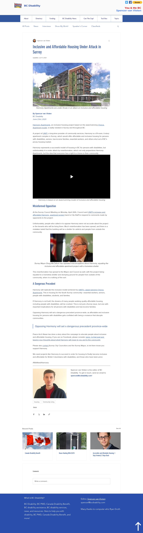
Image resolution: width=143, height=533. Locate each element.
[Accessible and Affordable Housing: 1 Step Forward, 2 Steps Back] (105, 440)
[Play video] (71, 176)
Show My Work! (61, 26)
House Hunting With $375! (67, 453)
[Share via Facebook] (34, 414)
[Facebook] (130, 2)
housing (36, 402)
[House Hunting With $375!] (71, 440)
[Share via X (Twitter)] (39, 414)
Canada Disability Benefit (32, 453)
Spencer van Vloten (96, 499)
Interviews (47, 26)
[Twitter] (126, 2)
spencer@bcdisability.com (93, 502)
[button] (137, 2)
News (36, 26)
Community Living (48, 402)
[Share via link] (49, 414)
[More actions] (109, 40)
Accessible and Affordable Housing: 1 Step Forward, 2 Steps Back (104, 454)
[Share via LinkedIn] (44, 414)
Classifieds (95, 26)
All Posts (25, 26)
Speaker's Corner (80, 26)
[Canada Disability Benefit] (37, 440)
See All (118, 428)
